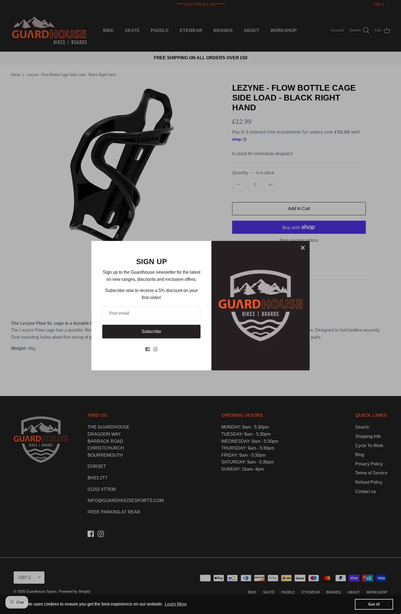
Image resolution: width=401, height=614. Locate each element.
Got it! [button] (374, 604)
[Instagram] (155, 349)
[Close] (303, 248)
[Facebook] (147, 349)
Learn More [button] (176, 604)
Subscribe (151, 331)
